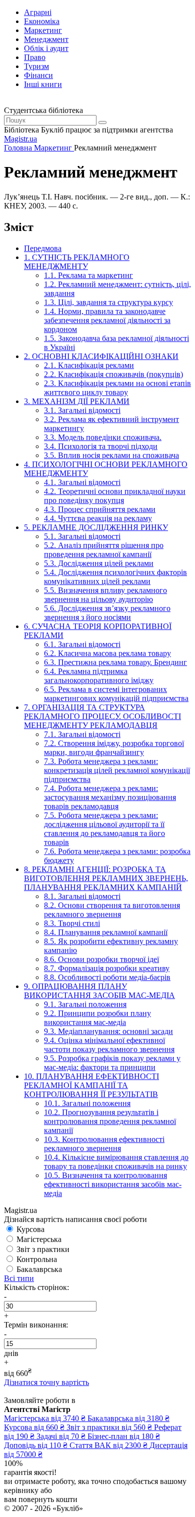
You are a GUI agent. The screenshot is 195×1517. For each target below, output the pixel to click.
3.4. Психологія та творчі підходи (101, 446)
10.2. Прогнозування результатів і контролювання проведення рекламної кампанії (110, 1121)
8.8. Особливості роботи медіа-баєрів (107, 977)
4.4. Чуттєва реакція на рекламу (98, 518)
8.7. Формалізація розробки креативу (107, 968)
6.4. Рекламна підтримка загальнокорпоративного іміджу (99, 675)
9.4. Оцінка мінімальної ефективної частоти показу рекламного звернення (109, 1045)
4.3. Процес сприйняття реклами (100, 509)
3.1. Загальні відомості (82, 410)
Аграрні (38, 12)
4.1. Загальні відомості (82, 482)
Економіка (42, 21)
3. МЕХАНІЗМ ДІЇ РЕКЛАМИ (77, 401)
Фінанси (38, 75)
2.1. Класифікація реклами (89, 365)
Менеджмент (46, 39)
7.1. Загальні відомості (82, 734)
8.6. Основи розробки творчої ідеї (101, 959)
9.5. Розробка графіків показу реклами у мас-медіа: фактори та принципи (112, 1063)
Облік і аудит (46, 48)
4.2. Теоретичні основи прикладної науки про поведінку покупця (115, 495)
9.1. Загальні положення (85, 1004)
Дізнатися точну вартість (46, 1382)
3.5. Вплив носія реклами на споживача (111, 455)
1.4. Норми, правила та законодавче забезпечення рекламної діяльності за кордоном (107, 320)
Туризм (36, 66)
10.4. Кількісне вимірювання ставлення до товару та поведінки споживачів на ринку (116, 1161)
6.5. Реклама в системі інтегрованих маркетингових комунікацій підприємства (116, 693)
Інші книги (43, 84)
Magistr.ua (20, 138)
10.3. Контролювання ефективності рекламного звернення (104, 1143)
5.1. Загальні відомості (82, 536)
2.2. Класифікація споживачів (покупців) (113, 374)
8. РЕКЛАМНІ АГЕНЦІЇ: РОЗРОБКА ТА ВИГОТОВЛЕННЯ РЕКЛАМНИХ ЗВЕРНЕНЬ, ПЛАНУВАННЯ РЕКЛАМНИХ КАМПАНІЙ (106, 878)
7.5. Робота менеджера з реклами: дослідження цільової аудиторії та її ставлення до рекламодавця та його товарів (104, 828)
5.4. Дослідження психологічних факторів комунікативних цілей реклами (115, 577)
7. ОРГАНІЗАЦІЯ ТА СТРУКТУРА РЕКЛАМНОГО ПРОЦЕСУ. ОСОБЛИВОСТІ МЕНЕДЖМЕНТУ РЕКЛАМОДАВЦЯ (102, 716)
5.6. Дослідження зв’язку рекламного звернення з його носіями (107, 613)
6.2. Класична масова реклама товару (107, 653)
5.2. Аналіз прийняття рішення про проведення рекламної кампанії (104, 549)
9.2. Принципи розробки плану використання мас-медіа (97, 1017)
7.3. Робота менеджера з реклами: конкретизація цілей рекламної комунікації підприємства (117, 770)
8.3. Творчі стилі (72, 923)
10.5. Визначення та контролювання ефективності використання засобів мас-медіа (113, 1184)
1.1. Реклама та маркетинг (88, 275)
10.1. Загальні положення (87, 1103)
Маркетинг (43, 30)
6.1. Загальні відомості (82, 644)
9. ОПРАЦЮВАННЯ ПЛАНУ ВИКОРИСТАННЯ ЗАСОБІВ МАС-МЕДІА (99, 991)
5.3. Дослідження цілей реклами (99, 563)
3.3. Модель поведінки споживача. (103, 437)
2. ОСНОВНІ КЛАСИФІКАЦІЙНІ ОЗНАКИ (101, 356)
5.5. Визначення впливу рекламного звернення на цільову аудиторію (105, 595)
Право (35, 57)
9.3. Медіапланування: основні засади (108, 1031)
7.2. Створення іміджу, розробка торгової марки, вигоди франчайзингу (114, 747)
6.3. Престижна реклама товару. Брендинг (115, 662)
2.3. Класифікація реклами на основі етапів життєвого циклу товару (117, 387)
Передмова (43, 248)
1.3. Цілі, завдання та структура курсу (108, 302)
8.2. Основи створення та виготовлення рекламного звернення (112, 909)
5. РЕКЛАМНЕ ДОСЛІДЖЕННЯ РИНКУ (96, 527)
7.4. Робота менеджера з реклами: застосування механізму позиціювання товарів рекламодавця (110, 797)
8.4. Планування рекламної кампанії (106, 932)
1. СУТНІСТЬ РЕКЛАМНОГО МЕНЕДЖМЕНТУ (77, 261)
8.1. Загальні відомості (82, 896)
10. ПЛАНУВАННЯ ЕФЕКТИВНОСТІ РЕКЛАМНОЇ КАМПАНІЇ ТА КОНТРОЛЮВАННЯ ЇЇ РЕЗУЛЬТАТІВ (91, 1085)
